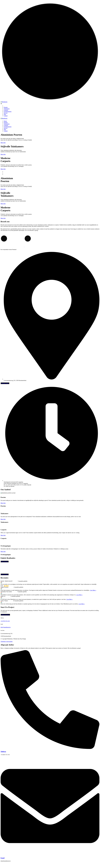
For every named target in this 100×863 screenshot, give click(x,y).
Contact (6, 115)
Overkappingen (7, 111)
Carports (6, 110)
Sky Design (23, 638)
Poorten (6, 107)
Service (5, 113)
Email (2, 858)
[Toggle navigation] (1, 103)
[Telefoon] (50, 748)
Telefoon (3, 751)
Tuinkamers (7, 108)
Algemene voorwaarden (6, 641)
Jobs (5, 114)
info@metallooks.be (6, 627)
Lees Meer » (93, 590)
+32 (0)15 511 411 (5, 621)
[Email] (50, 855)
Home (5, 106)
